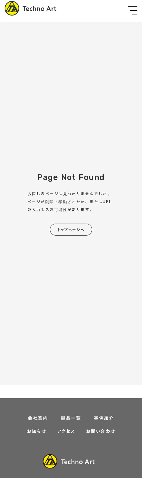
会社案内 (38, 418)
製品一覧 (71, 418)
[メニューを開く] (132, 10)
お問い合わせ (100, 431)
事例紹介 (104, 418)
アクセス (66, 431)
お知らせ (36, 431)
